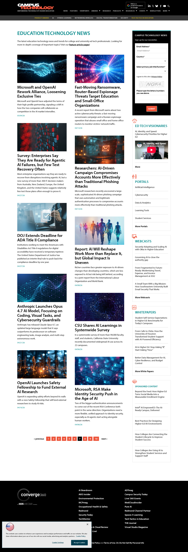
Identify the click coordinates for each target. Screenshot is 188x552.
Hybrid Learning (64, 18)
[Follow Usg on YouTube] (164, 6)
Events (142, 11)
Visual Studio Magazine (136, 527)
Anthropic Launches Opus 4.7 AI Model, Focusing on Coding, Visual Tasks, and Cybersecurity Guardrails (40, 313)
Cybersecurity (141, 194)
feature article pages (79, 44)
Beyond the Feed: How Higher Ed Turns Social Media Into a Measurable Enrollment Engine (151, 394)
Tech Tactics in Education (137, 518)
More (165, 11)
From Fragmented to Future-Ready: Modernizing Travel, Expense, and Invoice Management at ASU (149, 271)
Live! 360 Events (133, 498)
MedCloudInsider (133, 502)
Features (74, 11)
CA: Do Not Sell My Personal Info (130, 543)
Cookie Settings (58, 542)
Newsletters (155, 11)
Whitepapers (145, 312)
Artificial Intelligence (144, 187)
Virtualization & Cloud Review (93, 527)
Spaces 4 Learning (134, 514)
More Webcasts (142, 297)
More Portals (141, 226)
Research (107, 11)
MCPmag (83, 502)
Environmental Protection (91, 498)
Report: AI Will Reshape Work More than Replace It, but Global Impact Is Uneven (98, 255)
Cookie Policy (94, 543)
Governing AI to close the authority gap (147, 258)
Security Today (86, 514)
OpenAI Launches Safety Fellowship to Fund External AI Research (41, 387)
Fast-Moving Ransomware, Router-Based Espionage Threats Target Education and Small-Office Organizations (98, 96)
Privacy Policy (156, 76)
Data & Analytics (143, 202)
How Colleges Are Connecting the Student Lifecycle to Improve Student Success (151, 437)
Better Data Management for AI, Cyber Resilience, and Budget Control (150, 360)
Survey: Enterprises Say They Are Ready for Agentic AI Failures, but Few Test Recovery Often (41, 162)
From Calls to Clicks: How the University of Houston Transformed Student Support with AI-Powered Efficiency (149, 335)
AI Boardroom (85, 490)
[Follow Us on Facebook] (160, 6)
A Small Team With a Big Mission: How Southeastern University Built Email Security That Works (151, 286)
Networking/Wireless (84, 18)
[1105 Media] (32, 518)
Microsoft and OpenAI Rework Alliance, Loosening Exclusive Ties (41, 92)
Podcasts (117, 11)
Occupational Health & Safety (93, 506)
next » (104, 438)
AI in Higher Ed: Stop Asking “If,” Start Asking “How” (150, 348)
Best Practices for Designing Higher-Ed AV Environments (148, 422)
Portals (141, 181)
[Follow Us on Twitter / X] (153, 6)
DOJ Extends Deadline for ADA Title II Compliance (39, 237)
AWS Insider (84, 494)
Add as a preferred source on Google (137, 5)
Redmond (83, 510)
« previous (39, 438)
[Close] (87, 524)
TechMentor (84, 518)
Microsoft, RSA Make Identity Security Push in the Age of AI (96, 394)
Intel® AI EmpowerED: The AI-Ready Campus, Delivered (149, 409)
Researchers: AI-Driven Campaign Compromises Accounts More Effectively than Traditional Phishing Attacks (97, 177)
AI (53, 18)
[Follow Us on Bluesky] (156, 6)
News (65, 11)
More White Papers (144, 371)
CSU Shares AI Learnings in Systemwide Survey (98, 327)
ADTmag (129, 490)
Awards (94, 11)
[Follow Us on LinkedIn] (149, 5)
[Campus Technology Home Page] (35, 7)
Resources (130, 11)
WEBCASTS (143, 241)
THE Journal (130, 523)
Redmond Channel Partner (138, 510)
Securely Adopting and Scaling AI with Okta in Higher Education (151, 248)
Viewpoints (84, 11)
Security (124, 18)
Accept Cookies (79, 543)
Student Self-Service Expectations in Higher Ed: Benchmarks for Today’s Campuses (151, 320)
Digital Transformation (107, 18)
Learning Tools (142, 210)
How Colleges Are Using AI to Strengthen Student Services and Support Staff (151, 453)
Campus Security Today (136, 494)
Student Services (143, 218)
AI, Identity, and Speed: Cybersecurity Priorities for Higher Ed (151, 134)
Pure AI (128, 506)
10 (96, 438)
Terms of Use (109, 543)
